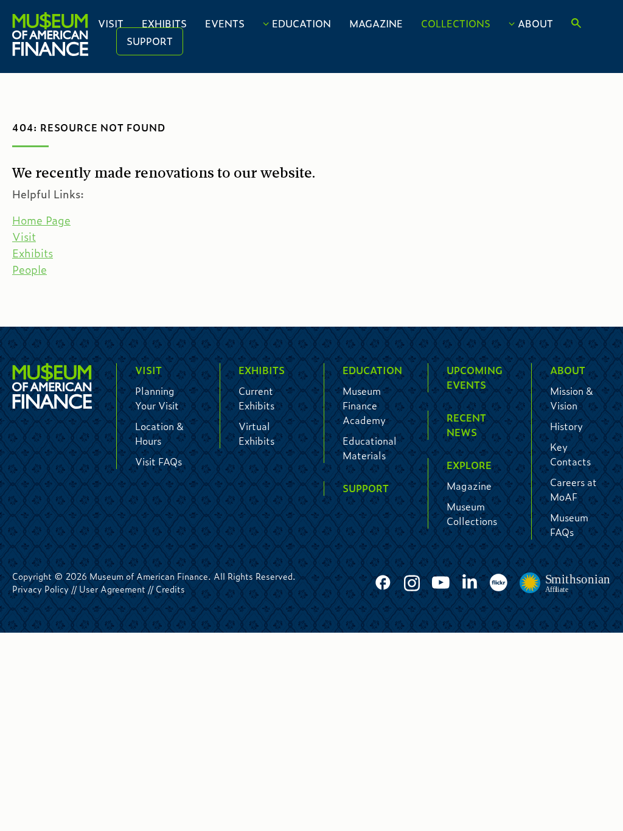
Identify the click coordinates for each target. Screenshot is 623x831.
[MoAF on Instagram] (412, 583)
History (566, 426)
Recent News (466, 425)
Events (225, 23)
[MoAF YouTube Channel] (441, 583)
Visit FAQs (158, 461)
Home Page (41, 220)
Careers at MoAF (573, 489)
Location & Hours (159, 433)
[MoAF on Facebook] (383, 583)
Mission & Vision (571, 398)
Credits (170, 589)
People (29, 269)
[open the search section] (576, 23)
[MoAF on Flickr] (498, 583)
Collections (455, 23)
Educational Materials (370, 448)
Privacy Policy (40, 589)
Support (150, 41)
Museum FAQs (569, 524)
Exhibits (164, 23)
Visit (111, 23)
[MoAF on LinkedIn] (470, 581)
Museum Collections (472, 513)
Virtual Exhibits (256, 433)
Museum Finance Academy (364, 405)
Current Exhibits (256, 398)
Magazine (376, 23)
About (535, 23)
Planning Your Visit (157, 398)
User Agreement (112, 589)
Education (301, 23)
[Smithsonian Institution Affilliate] (565, 583)
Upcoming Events (475, 377)
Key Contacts (570, 454)
